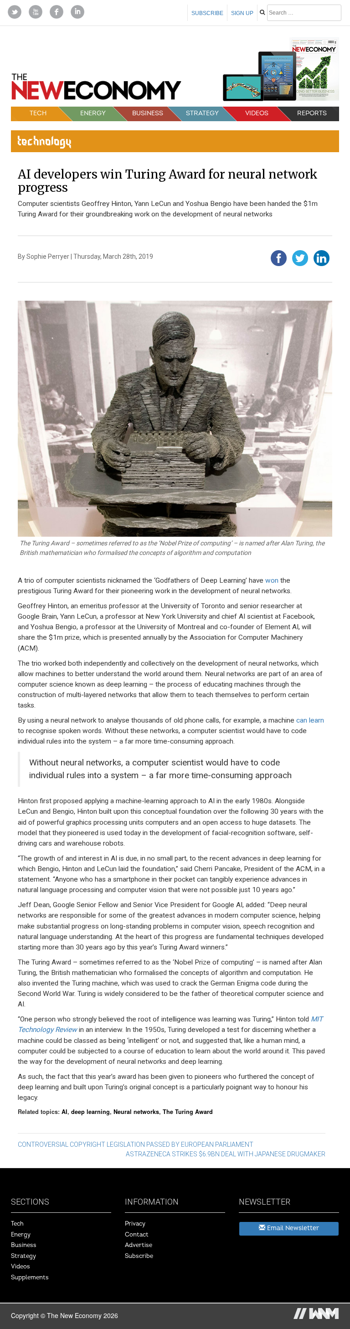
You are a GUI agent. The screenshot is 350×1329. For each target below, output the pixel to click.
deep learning (90, 1112)
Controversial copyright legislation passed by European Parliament (135, 1144)
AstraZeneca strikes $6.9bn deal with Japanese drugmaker (225, 1154)
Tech (38, 113)
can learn (310, 720)
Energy (93, 113)
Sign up (242, 13)
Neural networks (136, 1112)
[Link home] (96, 89)
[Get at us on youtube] (35, 11)
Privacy (135, 1223)
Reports (312, 113)
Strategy (202, 113)
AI (64, 1112)
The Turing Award (188, 1112)
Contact (137, 1234)
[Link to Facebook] (56, 11)
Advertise (138, 1245)
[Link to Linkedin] (77, 11)
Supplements (30, 1277)
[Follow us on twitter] (14, 11)
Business (147, 113)
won (271, 580)
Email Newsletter (292, 1228)
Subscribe (207, 13)
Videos (256, 113)
